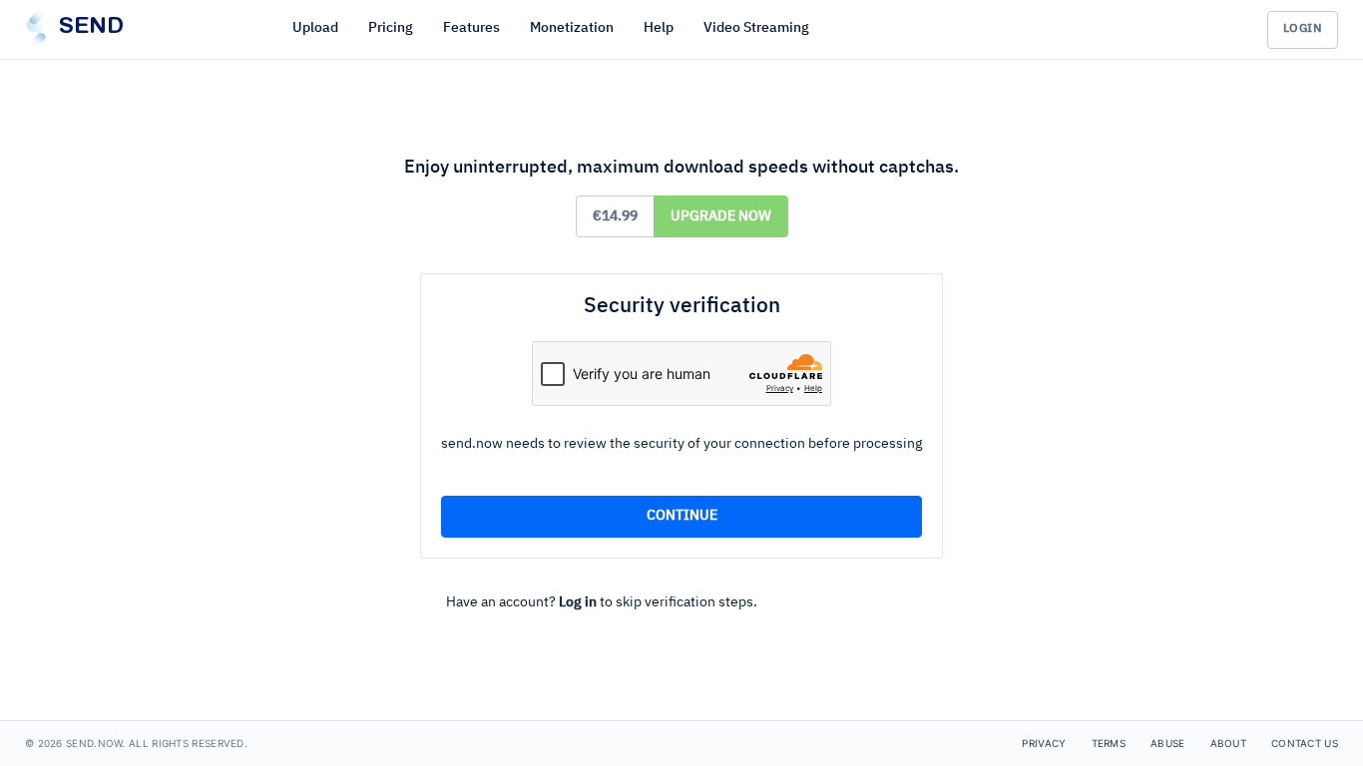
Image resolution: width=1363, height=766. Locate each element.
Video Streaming (756, 28)
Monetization (572, 28)
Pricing (390, 28)
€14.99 (615, 216)
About (1228, 743)
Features (471, 28)
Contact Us (1304, 743)
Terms (1109, 743)
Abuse (1167, 743)
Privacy (1044, 743)
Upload (315, 28)
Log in (578, 602)
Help (659, 28)
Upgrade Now (721, 216)
